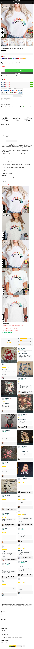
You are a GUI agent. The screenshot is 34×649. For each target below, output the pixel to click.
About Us (2, 614)
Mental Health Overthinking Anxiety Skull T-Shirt (10, 328)
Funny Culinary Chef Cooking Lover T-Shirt (17, 119)
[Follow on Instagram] (15, 0)
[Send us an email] (17, 0)
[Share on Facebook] (3, 99)
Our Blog (2, 624)
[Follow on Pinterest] (18, 0)
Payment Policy (3, 630)
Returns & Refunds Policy (5, 615)
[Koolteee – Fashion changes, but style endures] (17, 2)
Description (3, 141)
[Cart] (32, 3)
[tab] (3, 141)
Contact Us (2, 626)
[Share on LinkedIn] (10, 99)
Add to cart (19, 70)
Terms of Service (3, 619)
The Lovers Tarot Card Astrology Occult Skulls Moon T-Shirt (28, 119)
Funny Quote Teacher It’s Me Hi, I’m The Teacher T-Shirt (5, 119)
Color (2, 56)
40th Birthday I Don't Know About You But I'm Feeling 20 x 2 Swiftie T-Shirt (10, 509)
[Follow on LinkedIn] (19, 0)
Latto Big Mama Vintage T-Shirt (26, 492)
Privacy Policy (3, 617)
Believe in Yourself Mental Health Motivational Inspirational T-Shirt (13, 325)
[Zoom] (2, 36)
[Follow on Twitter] (16, 0)
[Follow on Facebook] (14, 0)
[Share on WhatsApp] (1, 99)
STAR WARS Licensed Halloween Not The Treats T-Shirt (5, 135)
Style (1, 52)
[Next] (31, 21)
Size (1, 60)
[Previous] (2, 21)
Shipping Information (4, 628)
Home (1, 46)
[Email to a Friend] (6, 99)
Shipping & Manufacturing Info (11, 141)
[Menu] (1, 3)
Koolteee (25, 154)
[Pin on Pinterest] (8, 99)
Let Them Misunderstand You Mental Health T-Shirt (11, 330)
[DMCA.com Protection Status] (12, 646)
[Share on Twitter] (5, 99)
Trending (4, 46)
